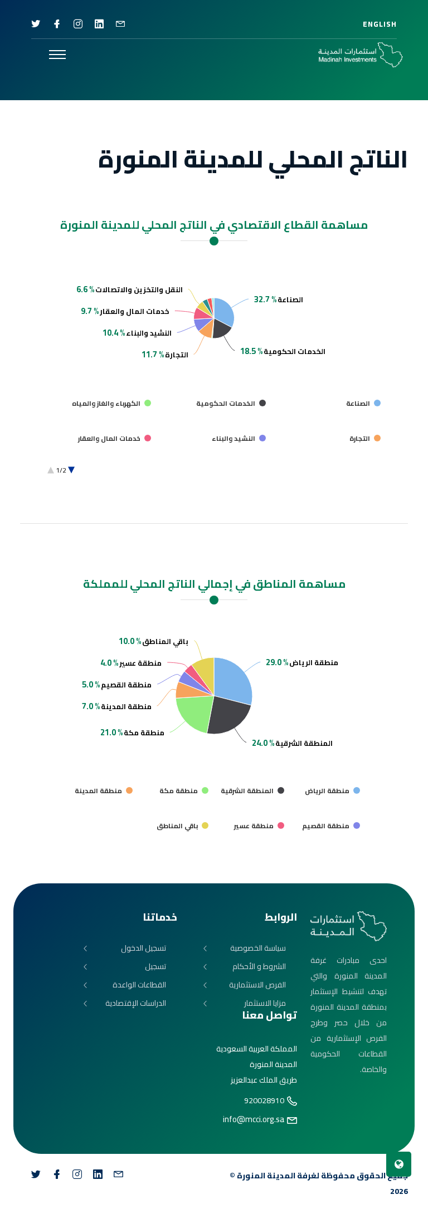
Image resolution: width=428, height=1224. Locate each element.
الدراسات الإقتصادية (135, 1003)
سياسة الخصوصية (258, 948)
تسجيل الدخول (143, 948)
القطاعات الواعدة (139, 985)
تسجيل (155, 966)
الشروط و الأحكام (259, 966)
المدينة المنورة (266, 1175)
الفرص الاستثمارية (257, 985)
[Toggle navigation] (57, 54)
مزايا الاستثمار (265, 1003)
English (380, 24)
